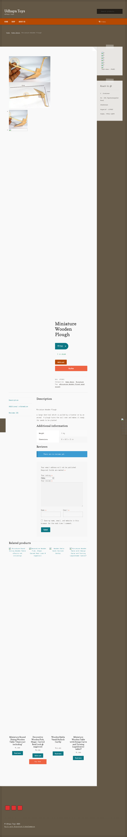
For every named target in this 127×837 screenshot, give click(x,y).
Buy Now (71, 368)
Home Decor (15, 32)
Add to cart (60, 362)
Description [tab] (13, 400)
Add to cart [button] (38, 755)
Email (66, 510)
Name (43, 510)
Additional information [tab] (18, 406)
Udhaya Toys (14, 11)
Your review (46, 481)
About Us (22, 21)
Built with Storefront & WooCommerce (19, 826)
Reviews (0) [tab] (13, 413)
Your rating (46, 475)
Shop (13, 21)
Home (6, 21)
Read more (17, 753)
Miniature (80, 382)
